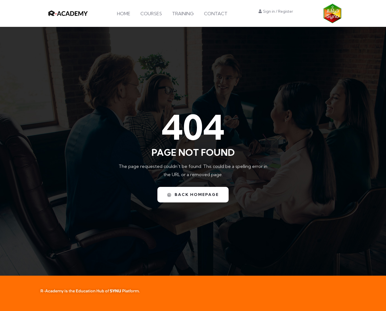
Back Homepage (197, 194)
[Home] (68, 13)
